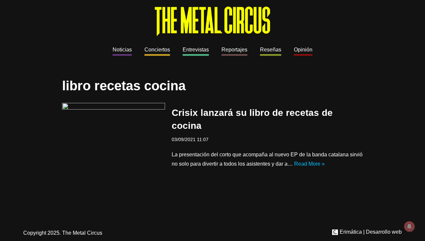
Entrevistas (196, 49)
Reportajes (234, 49)
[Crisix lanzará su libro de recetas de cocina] (113, 137)
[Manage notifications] (409, 226)
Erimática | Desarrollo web (370, 232)
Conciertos (157, 49)
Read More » (309, 164)
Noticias (122, 49)
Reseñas (270, 49)
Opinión (303, 49)
